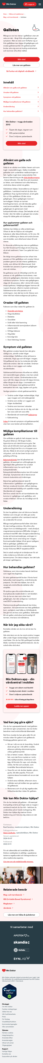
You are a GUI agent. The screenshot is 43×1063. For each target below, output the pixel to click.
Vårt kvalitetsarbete (9, 1014)
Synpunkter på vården (9, 1056)
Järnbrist (7, 908)
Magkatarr (8, 903)
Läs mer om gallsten (21, 65)
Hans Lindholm (9, 833)
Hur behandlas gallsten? (12, 111)
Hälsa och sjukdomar (16, 14)
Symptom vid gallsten (12, 97)
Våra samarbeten (8, 1027)
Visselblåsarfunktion (9, 1022)
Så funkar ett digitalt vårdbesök (20, 71)
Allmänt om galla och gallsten (15, 88)
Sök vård (21, 59)
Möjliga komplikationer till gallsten (16, 102)
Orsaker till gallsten (11, 92)
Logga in (30, 4)
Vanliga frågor (7, 1051)
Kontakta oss (6, 1054)
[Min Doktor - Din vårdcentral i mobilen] (9, 972)
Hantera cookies (7, 1033)
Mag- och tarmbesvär (10, 17)
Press (4, 1016)
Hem (5, 14)
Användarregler (7, 1040)
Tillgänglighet (7, 1045)
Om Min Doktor (7, 1006)
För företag (6, 1019)
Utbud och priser (8, 1043)
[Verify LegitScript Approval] (9, 992)
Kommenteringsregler (9, 1024)
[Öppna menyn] (40, 4)
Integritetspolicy (7, 1035)
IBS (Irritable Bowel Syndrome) (17, 899)
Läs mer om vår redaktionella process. (18, 861)
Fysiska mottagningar (9, 1009)
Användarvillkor (7, 1038)
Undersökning (9, 106)
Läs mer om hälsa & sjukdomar (21, 915)
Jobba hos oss (7, 1011)
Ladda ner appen (21, 706)
